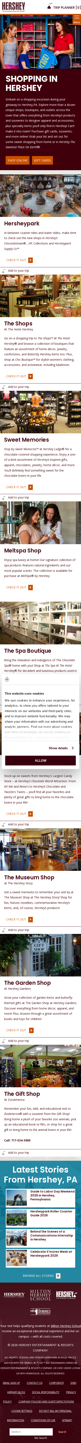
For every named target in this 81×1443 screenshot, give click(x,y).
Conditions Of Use (43, 1420)
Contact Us (34, 1383)
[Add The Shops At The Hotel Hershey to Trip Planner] (3, 387)
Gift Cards (42, 160)
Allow (40, 760)
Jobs (73, 1383)
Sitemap (67, 1420)
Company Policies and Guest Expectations (46, 1401)
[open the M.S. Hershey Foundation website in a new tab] (40, 1311)
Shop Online (17, 160)
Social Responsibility (45, 1392)
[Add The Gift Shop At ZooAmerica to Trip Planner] (3, 1153)
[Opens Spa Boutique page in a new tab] (40, 622)
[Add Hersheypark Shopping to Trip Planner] (3, 271)
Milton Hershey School (66, 1326)
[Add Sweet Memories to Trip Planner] (3, 497)
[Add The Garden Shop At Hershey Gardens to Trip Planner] (3, 1041)
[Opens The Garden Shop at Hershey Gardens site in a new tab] (40, 954)
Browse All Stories (38, 1276)
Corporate (56, 1383)
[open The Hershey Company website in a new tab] (66, 1295)
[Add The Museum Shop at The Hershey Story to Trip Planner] (3, 930)
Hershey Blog (16, 1392)
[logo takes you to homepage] (13, 7)
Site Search (40, 1438)
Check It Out (15, 260)
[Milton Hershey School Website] (40, 1295)
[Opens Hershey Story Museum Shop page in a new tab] (40, 849)
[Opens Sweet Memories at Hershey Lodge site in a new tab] (40, 411)
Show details (58, 748)
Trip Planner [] (66, 7)
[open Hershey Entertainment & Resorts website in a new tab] (14, 1295)
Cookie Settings (21, 1411)
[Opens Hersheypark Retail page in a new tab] (40, 195)
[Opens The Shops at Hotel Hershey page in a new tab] (40, 295)
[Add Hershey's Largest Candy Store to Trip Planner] (3, 824)
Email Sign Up (11, 1383)
